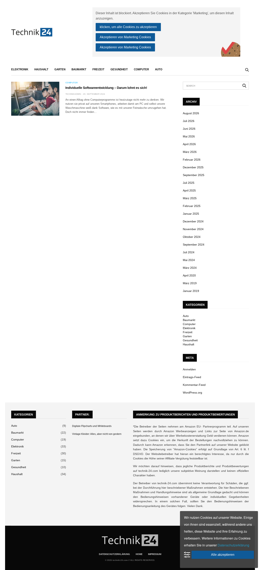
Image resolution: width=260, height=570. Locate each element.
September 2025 (193, 175)
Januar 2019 (191, 291)
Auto (158, 69)
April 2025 (189, 190)
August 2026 (191, 113)
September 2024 (193, 244)
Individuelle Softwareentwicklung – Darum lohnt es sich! (106, 88)
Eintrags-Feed (192, 377)
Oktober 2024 (191, 236)
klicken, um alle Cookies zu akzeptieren (128, 27)
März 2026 (190, 151)
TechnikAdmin (73, 94)
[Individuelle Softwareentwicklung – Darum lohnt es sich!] (35, 98)
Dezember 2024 (193, 221)
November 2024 (193, 229)
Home (139, 554)
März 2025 (190, 198)
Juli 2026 (188, 121)
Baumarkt (79, 69)
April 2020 (189, 275)
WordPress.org (192, 392)
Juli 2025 (188, 182)
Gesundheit (119, 69)
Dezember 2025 (193, 167)
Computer (141, 69)
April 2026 (189, 144)
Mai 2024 (189, 260)
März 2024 (190, 267)
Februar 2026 (191, 159)
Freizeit (98, 69)
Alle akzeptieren (222, 554)
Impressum (154, 554)
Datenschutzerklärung (114, 554)
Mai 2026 (189, 136)
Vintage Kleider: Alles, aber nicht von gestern (96, 434)
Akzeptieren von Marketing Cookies (125, 37)
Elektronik (19, 69)
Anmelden (189, 369)
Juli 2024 (188, 252)
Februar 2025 (191, 206)
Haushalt (41, 69)
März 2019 (190, 283)
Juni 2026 (189, 128)
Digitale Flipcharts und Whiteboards (92, 426)
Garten (59, 69)
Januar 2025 (191, 213)
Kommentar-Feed (194, 384)
